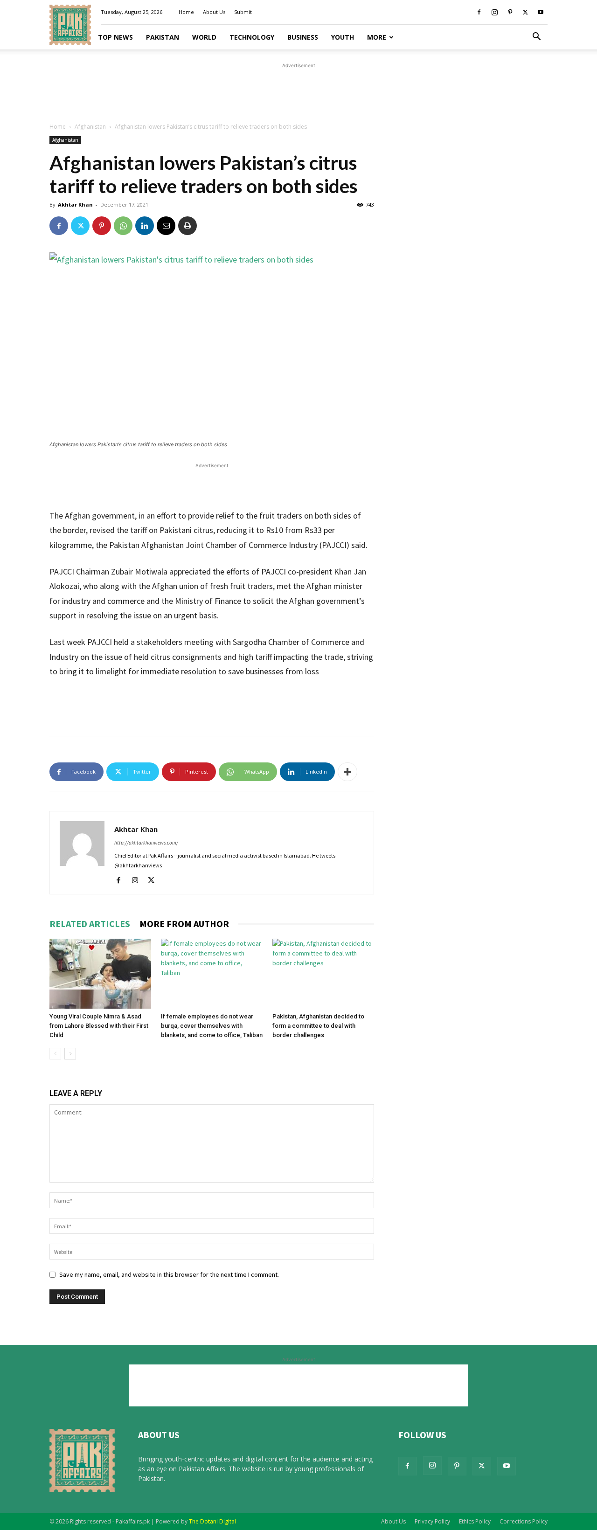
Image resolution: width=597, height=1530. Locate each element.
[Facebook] (479, 12)
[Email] (166, 225)
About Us (214, 11)
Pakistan (162, 37)
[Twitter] (525, 12)
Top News (115, 37)
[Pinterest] (510, 12)
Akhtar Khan (75, 204)
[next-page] (70, 1053)
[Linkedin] (144, 225)
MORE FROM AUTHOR (184, 923)
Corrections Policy (524, 1521)
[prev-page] (55, 1053)
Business (302, 37)
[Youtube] (541, 12)
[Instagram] (494, 12)
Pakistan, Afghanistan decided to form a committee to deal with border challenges (318, 1025)
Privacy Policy (432, 1521)
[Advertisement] (298, 91)
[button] (536, 37)
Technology (251, 37)
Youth (342, 37)
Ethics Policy (475, 1521)
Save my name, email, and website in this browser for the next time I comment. (169, 1274)
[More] (347, 771)
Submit (243, 11)
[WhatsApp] (123, 225)
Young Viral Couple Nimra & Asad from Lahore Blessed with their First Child (98, 1025)
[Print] (187, 225)
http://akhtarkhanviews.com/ (146, 842)
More (376, 37)
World (204, 37)
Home (186, 11)
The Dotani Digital (212, 1521)
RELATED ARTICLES (89, 923)
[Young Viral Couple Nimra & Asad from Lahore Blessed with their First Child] (100, 974)
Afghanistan (90, 127)
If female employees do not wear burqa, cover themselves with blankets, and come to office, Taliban (212, 1025)
